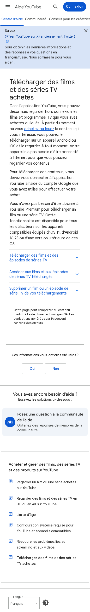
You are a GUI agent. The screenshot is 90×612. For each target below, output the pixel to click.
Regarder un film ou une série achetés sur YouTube (46, 485)
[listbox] (24, 603)
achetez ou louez (39, 129)
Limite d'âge (26, 515)
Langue (18, 597)
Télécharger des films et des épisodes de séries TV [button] (33, 258)
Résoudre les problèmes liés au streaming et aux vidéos (41, 544)
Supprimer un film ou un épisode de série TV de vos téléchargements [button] (38, 291)
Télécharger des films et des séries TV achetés (47, 561)
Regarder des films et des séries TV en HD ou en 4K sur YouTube (47, 501)
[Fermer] (86, 31)
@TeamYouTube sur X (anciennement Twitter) (40, 36)
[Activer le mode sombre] (45, 602)
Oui (33, 369)
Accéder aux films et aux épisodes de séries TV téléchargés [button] (38, 274)
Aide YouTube (28, 7)
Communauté (35, 19)
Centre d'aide (12, 19)
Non (56, 369)
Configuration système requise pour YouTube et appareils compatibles (45, 528)
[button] (7, 6)
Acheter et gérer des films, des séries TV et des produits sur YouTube (44, 467)
